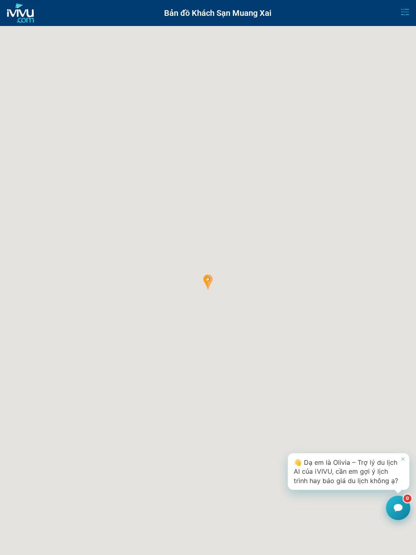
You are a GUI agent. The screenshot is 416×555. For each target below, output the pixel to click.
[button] (208, 282)
